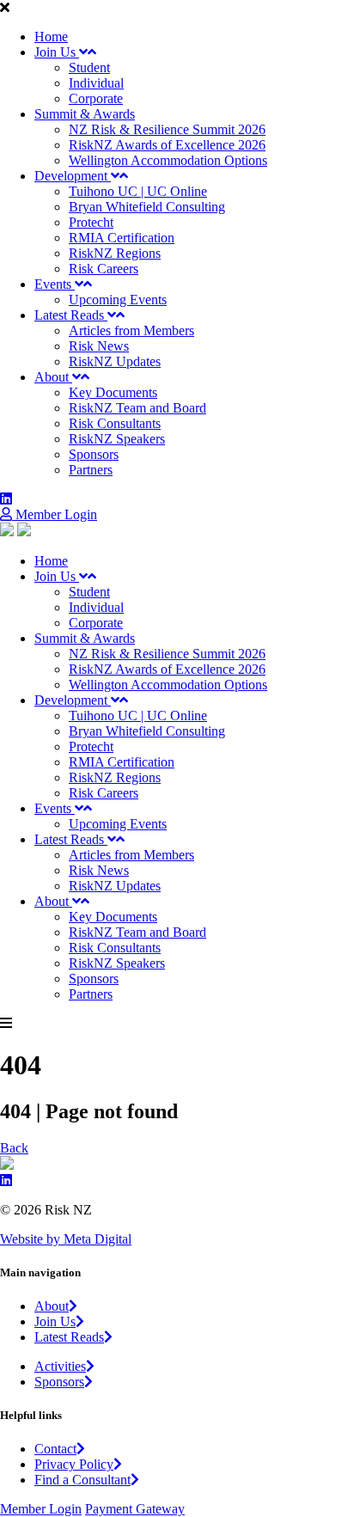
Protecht (91, 222)
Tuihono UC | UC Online (138, 191)
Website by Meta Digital (65, 1239)
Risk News (99, 346)
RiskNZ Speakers (117, 438)
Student (89, 67)
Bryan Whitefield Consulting (147, 206)
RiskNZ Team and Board (137, 408)
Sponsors (94, 454)
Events (54, 284)
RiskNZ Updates (115, 361)
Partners (91, 469)
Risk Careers (103, 268)
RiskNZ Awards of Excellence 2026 (167, 145)
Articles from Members (131, 330)
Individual (96, 83)
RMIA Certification (121, 237)
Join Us (56, 52)
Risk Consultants (115, 423)
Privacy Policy (73, 1464)
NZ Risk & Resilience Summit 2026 (167, 129)
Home (51, 36)
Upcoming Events (118, 299)
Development (72, 175)
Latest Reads (70, 315)
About (53, 377)
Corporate (96, 98)
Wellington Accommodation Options (168, 160)
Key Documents (113, 392)
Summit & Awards (84, 114)
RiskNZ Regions (115, 253)
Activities (60, 1366)
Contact (55, 1448)
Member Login (54, 514)
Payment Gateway (135, 1509)
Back (14, 1148)
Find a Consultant (82, 1479)
